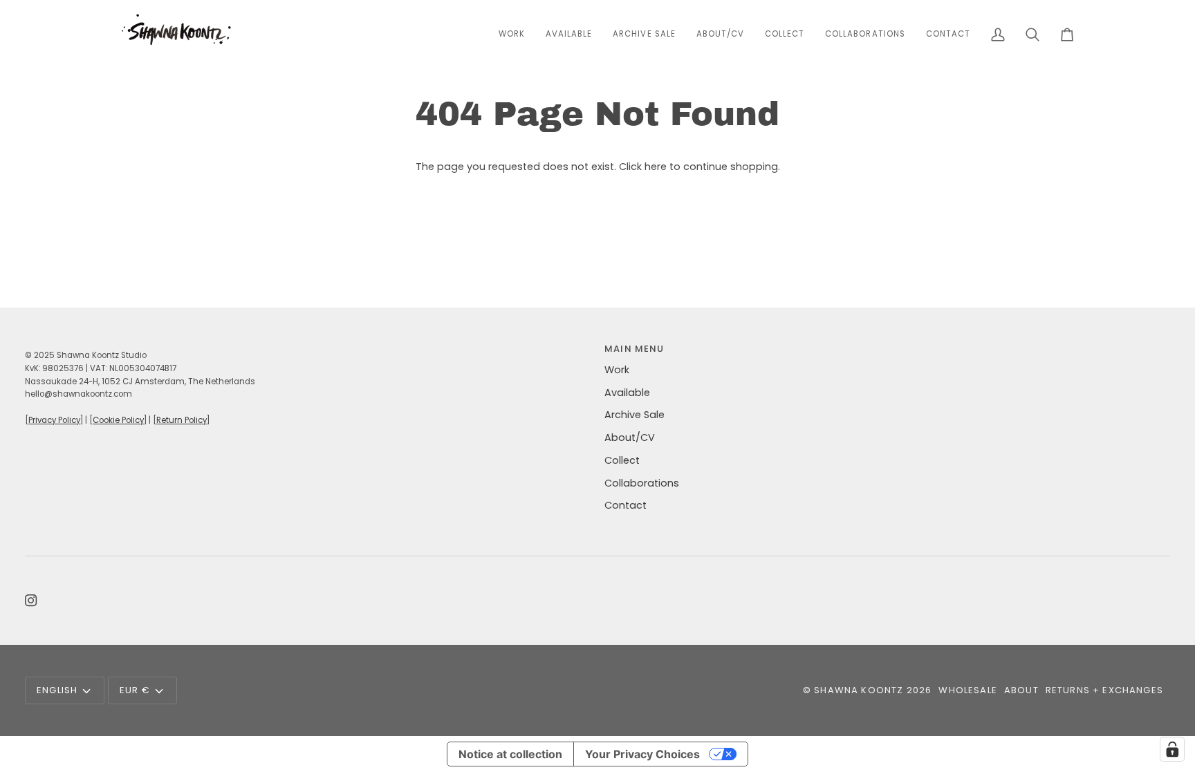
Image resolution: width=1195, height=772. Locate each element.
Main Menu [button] (634, 348)
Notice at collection (510, 754)
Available (627, 392)
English (57, 690)
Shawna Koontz (858, 690)
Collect (622, 460)
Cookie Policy (118, 420)
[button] (784, 34)
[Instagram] (31, 600)
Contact (625, 505)
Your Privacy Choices (642, 754)
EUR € (135, 690)
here (656, 166)
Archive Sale (634, 415)
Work (616, 370)
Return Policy (181, 420)
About (1021, 690)
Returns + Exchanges (1104, 690)
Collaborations (641, 483)
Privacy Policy (54, 420)
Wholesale (967, 690)
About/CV (629, 437)
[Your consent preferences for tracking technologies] (1172, 749)
